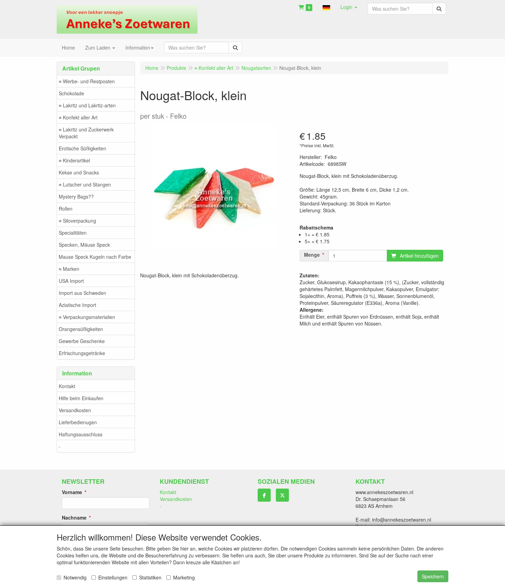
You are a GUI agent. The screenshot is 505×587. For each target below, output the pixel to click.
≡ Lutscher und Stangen (85, 184)
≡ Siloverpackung (77, 220)
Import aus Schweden (82, 292)
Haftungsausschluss (80, 434)
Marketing (184, 577)
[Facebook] (264, 495)
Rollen (65, 208)
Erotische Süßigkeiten (82, 148)
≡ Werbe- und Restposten (87, 81)
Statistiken (150, 577)
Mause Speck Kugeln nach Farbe (95, 256)
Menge (312, 254)
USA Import (71, 280)
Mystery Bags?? (76, 196)
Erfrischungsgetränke (82, 353)
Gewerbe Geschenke (82, 341)
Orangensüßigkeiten (81, 328)
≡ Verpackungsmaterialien (87, 316)
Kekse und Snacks (79, 172)
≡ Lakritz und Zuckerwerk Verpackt (86, 133)
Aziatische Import (77, 304)
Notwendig (75, 577)
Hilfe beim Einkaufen (81, 398)
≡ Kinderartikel (74, 160)
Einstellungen (112, 577)
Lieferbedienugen (78, 422)
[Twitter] (282, 495)
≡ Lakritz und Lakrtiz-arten (87, 105)
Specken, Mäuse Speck (84, 244)
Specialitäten (73, 232)
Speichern (433, 576)
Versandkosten (75, 410)
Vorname (72, 492)
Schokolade (71, 93)
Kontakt (67, 386)
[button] (326, 7)
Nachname (74, 517)
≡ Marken (69, 268)
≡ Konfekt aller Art (78, 117)
